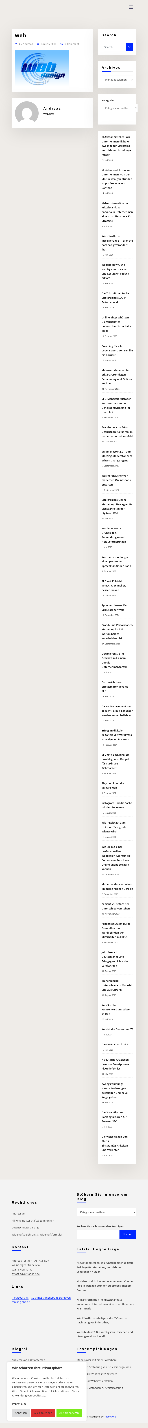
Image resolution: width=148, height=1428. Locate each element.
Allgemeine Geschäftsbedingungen (33, 1220)
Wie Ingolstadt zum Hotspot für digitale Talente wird (114, 827)
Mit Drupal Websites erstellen (95, 1381)
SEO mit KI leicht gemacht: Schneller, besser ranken (114, 585)
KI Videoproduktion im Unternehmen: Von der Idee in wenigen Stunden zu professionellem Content (117, 179)
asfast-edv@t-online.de (26, 1274)
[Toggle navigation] (131, 7)
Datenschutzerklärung (25, 1227)
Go (129, 47)
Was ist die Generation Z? (117, 1029)
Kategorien (108, 100)
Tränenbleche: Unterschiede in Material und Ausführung (117, 985)
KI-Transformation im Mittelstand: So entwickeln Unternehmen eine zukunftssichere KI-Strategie (117, 212)
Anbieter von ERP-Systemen (28, 1360)
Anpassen (21, 1413)
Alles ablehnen (43, 1413)
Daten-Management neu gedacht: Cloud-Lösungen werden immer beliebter (117, 711)
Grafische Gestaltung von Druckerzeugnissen (104, 1367)
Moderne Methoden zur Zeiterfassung (100, 1388)
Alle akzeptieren (69, 1413)
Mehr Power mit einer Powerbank (97, 1360)
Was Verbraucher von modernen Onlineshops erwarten (116, 480)
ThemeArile (110, 1416)
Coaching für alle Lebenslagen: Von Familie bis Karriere (117, 350)
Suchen (127, 1234)
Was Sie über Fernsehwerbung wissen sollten (116, 1009)
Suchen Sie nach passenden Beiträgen (100, 1226)
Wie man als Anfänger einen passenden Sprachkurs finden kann (116, 561)
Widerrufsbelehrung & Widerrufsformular (37, 1234)
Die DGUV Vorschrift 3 (115, 1044)
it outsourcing (20, 1297)
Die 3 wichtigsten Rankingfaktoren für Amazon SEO (114, 1117)
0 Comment (72, 43)
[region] (47, 1391)
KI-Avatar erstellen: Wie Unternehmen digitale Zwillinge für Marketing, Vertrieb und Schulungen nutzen (117, 145)
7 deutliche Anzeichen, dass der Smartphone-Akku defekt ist (115, 1064)
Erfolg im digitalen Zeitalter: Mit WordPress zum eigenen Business (117, 735)
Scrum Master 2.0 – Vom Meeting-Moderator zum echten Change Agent (117, 456)
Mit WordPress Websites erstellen (97, 1374)
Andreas (26, 43)
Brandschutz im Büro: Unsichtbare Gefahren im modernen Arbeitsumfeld (117, 432)
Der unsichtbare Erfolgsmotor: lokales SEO (115, 686)
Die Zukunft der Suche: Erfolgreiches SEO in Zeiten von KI (116, 298)
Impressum (18, 1213)
